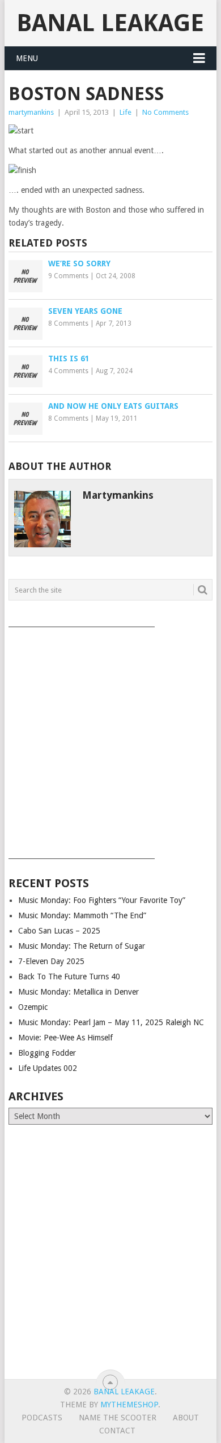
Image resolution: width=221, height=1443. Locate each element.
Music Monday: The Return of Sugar (81, 946)
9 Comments (68, 276)
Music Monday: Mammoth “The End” (82, 915)
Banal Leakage (110, 23)
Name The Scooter (117, 1417)
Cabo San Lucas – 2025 (59, 930)
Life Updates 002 (47, 1068)
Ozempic (33, 1007)
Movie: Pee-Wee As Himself (65, 1037)
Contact (117, 1430)
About (186, 1417)
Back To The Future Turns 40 (69, 976)
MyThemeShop (129, 1404)
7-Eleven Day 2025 (51, 961)
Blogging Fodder (47, 1052)
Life (125, 112)
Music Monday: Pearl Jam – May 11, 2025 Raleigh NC (111, 1022)
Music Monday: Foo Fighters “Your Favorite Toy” (101, 900)
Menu (27, 58)
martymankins (31, 112)
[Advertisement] (110, 739)
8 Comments (68, 323)
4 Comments (68, 371)
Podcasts (42, 1417)
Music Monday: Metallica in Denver (78, 991)
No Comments (165, 112)
